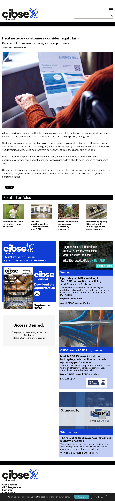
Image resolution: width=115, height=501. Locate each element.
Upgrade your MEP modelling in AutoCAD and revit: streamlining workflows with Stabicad (80, 281)
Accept (81, 497)
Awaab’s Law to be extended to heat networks (13, 224)
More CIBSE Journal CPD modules (79, 374)
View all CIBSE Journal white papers (79, 453)
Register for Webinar (71, 298)
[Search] (110, 16)
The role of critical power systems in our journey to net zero (85, 439)
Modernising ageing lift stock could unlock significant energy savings (96, 225)
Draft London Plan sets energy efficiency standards (68, 225)
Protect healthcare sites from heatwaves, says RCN (40, 225)
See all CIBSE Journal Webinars (76, 303)
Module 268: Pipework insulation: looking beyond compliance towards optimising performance (83, 359)
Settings (99, 497)
